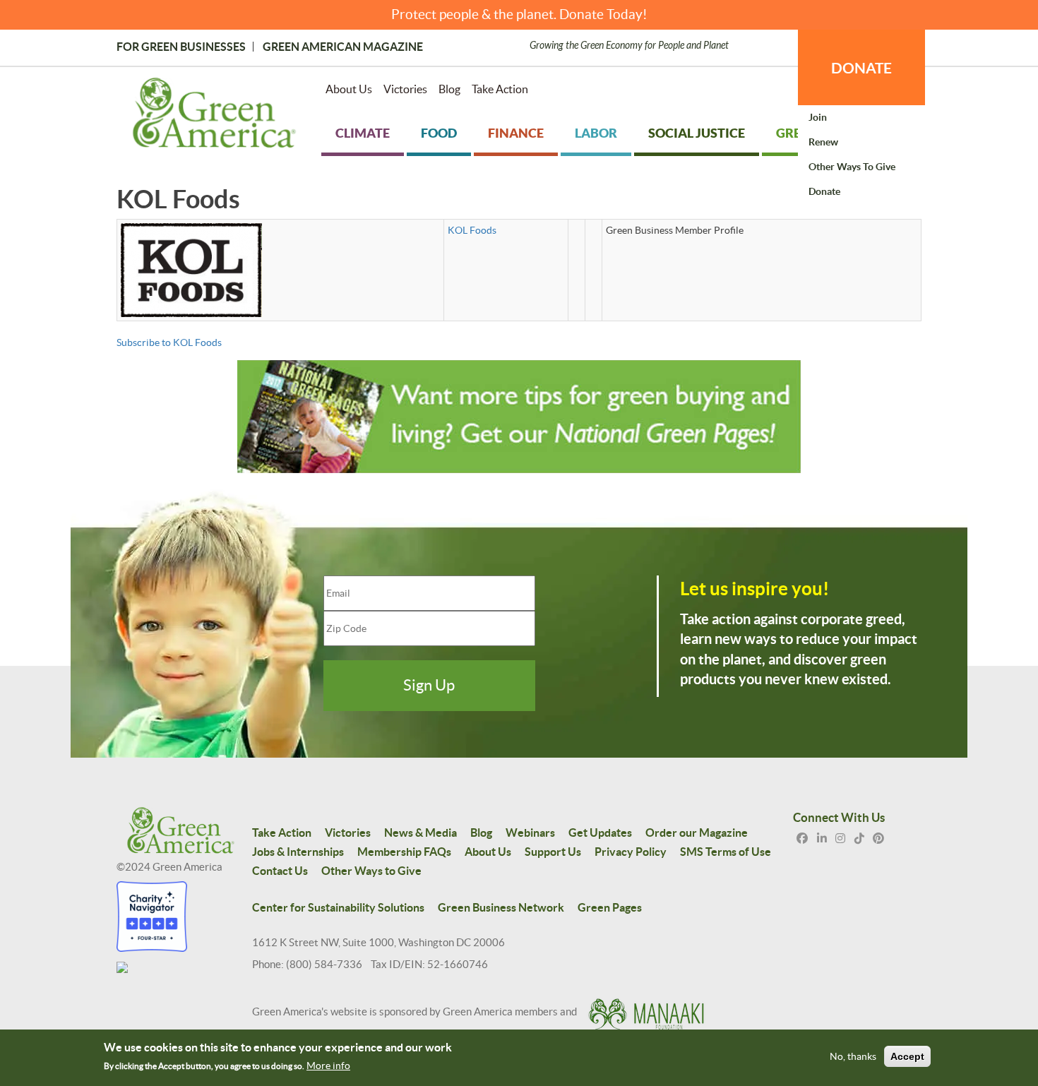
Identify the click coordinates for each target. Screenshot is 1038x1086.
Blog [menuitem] (449, 89)
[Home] (214, 115)
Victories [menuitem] (405, 89)
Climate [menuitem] (362, 133)
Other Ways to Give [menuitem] (852, 166)
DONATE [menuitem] (861, 67)
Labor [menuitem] (596, 133)
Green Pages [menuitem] (610, 907)
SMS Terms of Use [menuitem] (725, 851)
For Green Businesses (181, 47)
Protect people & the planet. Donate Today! (519, 14)
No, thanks (853, 1056)
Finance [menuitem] (516, 133)
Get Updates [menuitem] (600, 832)
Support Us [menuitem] (553, 851)
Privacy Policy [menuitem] (631, 851)
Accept (907, 1056)
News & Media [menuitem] (420, 832)
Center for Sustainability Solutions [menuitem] (338, 907)
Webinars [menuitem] (530, 832)
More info (328, 1065)
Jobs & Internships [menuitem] (298, 851)
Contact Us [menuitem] (280, 870)
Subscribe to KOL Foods (169, 342)
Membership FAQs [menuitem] (404, 851)
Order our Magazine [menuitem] (696, 832)
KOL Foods (472, 230)
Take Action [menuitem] (500, 89)
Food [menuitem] (439, 133)
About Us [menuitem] (349, 89)
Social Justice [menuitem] (696, 133)
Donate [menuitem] (824, 191)
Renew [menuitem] (823, 142)
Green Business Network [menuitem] (501, 907)
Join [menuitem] (818, 117)
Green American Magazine (343, 47)
